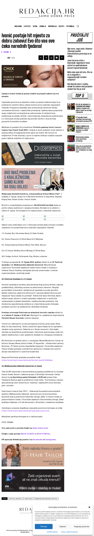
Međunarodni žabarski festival (46, 498)
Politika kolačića (52, 532)
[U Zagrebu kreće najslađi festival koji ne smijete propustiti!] (71, 119)
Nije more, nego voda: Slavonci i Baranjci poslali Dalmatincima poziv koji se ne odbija (79, 52)
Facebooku (38, 439)
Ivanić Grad (29, 498)
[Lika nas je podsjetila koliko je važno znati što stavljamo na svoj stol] (71, 148)
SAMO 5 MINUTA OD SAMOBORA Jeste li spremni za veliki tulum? (82, 129)
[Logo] (47, 12)
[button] (89, 507)
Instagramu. (50, 439)
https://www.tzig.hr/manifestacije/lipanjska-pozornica (25, 411)
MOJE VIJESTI (27, 434)
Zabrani (62, 526)
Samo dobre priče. (40, 428)
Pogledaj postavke (81, 526)
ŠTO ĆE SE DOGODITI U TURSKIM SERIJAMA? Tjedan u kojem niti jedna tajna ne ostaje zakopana (83, 108)
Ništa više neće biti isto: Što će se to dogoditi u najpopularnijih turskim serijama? (79, 76)
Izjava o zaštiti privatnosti (69, 532)
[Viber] (62, 57)
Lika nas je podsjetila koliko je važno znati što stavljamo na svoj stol (84, 149)
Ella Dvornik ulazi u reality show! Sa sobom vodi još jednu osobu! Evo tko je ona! (79, 86)
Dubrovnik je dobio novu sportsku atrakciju (82, 139)
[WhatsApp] (51, 57)
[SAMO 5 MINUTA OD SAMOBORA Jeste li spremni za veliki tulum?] (71, 128)
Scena (6, 52)
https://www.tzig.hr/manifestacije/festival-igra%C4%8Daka (27, 360)
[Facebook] (41, 57)
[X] (46, 57)
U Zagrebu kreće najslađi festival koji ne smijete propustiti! (84, 119)
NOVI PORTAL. (44, 434)
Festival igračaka (15, 498)
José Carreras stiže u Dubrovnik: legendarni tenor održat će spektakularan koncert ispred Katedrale (78, 64)
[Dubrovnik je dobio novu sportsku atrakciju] (71, 138)
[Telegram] (56, 57)
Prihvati (43, 526)
